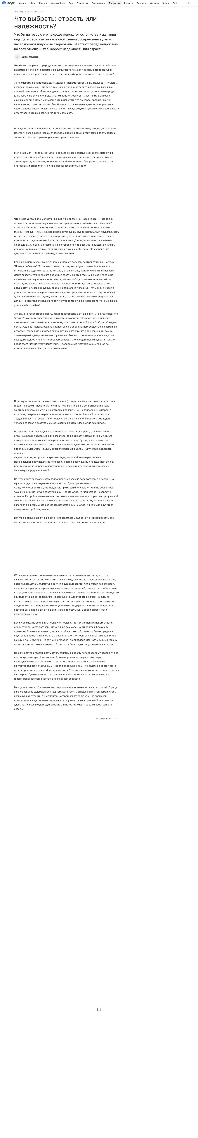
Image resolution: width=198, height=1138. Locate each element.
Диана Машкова (30, 57)
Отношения (38, 11)
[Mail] (4, 3)
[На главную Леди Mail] (10, 3)
